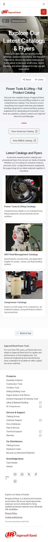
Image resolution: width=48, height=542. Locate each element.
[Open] (44, 12)
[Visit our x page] (28, 474)
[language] (4, 4)
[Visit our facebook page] (35, 474)
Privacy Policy (11, 513)
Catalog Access (13, 416)
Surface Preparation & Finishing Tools (22, 399)
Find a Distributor (13, 424)
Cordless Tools (12, 388)
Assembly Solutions (14, 380)
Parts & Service (12, 428)
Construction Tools (14, 384)
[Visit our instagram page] (22, 474)
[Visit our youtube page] (15, 474)
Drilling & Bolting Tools (15, 391)
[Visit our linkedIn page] (15, 481)
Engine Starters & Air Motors (18, 395)
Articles (9, 466)
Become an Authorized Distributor (20, 453)
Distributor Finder (13, 449)
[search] (44, 4)
